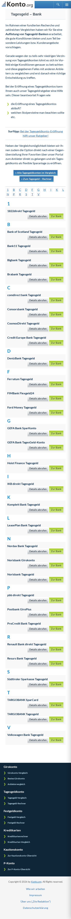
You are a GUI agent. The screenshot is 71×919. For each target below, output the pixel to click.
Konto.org (36, 881)
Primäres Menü (66, 4)
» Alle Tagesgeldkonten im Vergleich (35, 172)
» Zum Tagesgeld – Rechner (36, 178)
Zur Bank (56, 216)
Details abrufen (38, 216)
